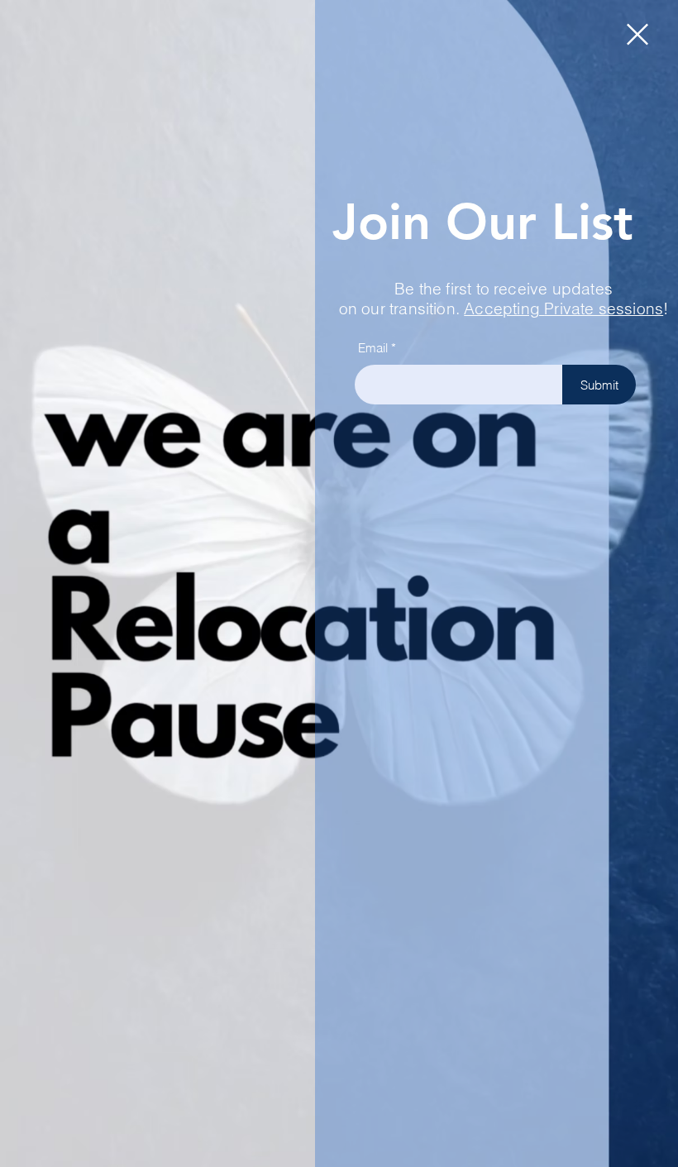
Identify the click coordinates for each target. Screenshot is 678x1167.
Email (373, 348)
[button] (637, 34)
